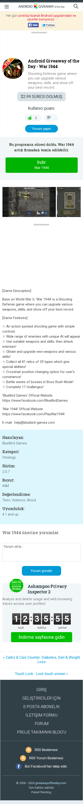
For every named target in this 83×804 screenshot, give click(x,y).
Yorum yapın (41, 129)
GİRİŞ (41, 689)
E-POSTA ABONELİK (41, 706)
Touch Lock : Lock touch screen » (41, 674)
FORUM (42, 723)
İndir (41, 165)
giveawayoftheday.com (50, 783)
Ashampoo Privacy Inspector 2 (47, 588)
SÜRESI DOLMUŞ (41, 96)
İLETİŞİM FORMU (41, 715)
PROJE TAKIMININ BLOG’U (41, 732)
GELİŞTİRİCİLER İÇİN (41, 698)
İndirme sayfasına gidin (42, 637)
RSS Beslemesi (46, 750)
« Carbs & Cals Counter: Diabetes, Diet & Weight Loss (41, 659)
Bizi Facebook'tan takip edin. (46, 766)
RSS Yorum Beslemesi (46, 758)
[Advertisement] (41, 45)
